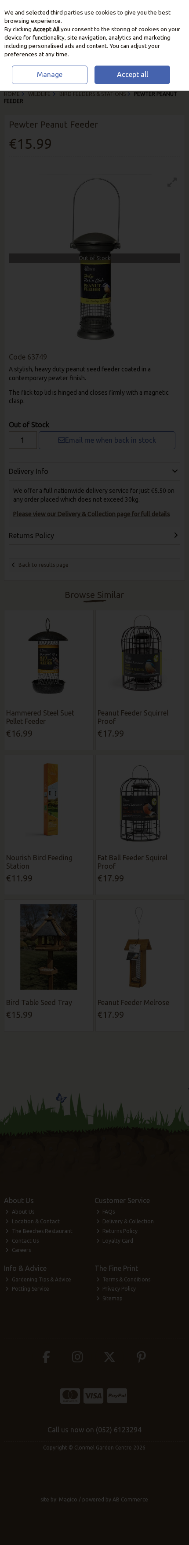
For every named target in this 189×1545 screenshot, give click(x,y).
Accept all (132, 74)
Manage (49, 74)
